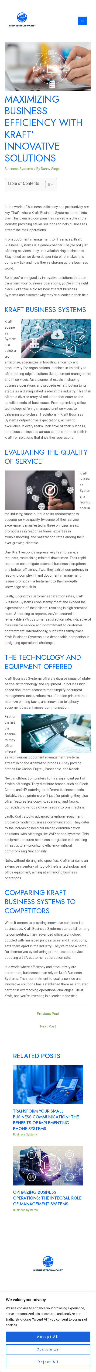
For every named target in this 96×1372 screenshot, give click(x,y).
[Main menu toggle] (82, 21)
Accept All (48, 1337)
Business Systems (19, 169)
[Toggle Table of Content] (47, 185)
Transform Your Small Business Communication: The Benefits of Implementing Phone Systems (46, 1120)
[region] (48, 1332)
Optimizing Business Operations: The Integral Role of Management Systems (47, 1198)
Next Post (48, 1026)
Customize (48, 1349)
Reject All (48, 1362)
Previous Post (48, 1014)
